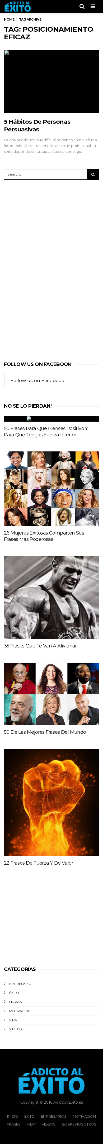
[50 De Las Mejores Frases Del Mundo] (51, 693)
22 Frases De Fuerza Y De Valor (38, 863)
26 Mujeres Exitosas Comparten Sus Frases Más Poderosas (44, 536)
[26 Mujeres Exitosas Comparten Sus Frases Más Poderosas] (51, 488)
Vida (13, 1020)
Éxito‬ (14, 993)
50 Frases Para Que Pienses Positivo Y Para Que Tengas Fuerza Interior (46, 432)
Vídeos (15, 1029)
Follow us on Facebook (38, 364)
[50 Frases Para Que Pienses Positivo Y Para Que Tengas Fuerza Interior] (51, 419)
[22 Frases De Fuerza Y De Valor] (51, 802)
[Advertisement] (46, 269)
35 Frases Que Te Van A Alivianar (40, 646)
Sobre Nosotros (79, 1124)
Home (9, 19)
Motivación (20, 1011)
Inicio (12, 1116)
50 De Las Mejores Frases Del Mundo (45, 732)
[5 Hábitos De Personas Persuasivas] (51, 81)
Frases (15, 1002)
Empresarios (21, 984)
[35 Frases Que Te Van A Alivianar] (51, 597)
